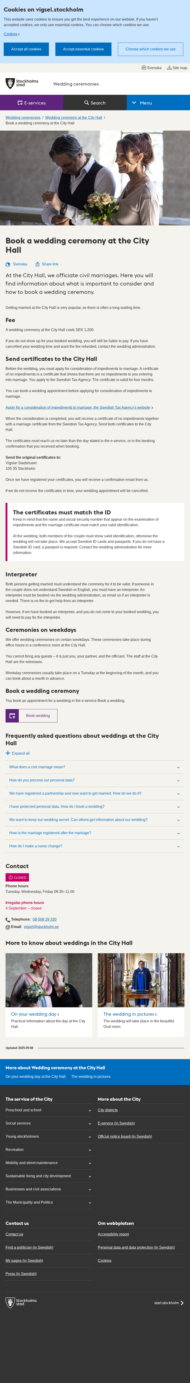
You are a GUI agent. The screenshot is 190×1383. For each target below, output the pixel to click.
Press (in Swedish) (21, 1274)
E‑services (35, 103)
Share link (50, 264)
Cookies (10, 34)
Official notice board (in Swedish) (125, 1136)
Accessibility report (113, 1234)
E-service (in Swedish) (116, 1123)
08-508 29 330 (45, 919)
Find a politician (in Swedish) (29, 1247)
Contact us (14, 1234)
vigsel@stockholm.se (41, 927)
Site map (180, 68)
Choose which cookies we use (151, 49)
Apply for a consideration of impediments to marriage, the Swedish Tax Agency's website (78, 407)
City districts (108, 1110)
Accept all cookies (26, 49)
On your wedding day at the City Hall (36, 1077)
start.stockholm (166, 1303)
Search (98, 103)
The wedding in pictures (128, 1014)
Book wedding (38, 716)
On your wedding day (33, 1014)
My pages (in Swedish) (24, 1261)
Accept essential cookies (83, 49)
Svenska (154, 68)
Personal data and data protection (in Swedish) (136, 1247)
